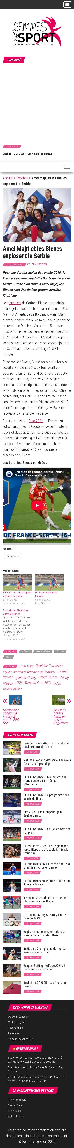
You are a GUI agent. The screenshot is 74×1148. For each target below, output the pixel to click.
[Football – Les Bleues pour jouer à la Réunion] (19, 625)
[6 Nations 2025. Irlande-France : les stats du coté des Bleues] (12, 902)
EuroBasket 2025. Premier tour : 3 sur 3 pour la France (46, 882)
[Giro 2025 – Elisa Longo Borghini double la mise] (12, 816)
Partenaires (13, 1033)
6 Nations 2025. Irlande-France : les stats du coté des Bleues (45, 899)
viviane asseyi (12, 688)
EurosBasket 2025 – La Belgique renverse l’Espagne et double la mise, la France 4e (46, 849)
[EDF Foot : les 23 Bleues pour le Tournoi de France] (17, 582)
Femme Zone (14, 1110)
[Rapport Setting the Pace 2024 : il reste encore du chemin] (12, 970)
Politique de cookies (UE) (20, 1039)
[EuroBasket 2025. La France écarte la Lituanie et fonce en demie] (12, 868)
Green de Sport (27, 1048)
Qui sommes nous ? (18, 1016)
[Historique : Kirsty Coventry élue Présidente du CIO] (12, 919)
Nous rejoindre (15, 1027)
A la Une (25, 651)
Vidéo (8, 657)
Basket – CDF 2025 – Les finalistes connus (27, 153)
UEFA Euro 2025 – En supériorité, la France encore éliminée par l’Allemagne (44, 780)
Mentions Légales (17, 1022)
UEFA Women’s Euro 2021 (33, 683)
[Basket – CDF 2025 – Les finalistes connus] (12, 987)
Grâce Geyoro (47, 677)
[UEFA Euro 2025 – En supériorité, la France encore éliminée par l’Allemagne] (12, 782)
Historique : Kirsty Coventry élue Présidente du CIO (46, 916)
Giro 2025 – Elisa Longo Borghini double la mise (42, 813)
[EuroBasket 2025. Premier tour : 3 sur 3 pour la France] (12, 885)
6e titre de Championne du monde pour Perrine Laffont (44, 950)
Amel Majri (25, 666)
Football (22, 178)
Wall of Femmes (16, 1116)
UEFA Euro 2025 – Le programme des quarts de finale (46, 796)
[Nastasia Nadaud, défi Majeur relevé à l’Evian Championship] (12, 765)
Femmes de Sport (17, 1099)
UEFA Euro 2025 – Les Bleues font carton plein (47, 830)
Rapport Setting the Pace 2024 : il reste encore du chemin (44, 967)
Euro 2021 (36, 421)
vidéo (57, 683)
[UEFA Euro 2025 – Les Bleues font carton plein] (12, 833)
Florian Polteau (38, 264)
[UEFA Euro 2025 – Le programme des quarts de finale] (12, 799)
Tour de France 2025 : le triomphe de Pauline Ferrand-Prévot (46, 745)
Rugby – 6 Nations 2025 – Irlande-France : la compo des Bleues (44, 933)
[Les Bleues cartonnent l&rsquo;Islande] (49, 582)
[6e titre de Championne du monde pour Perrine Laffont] (12, 953)
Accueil (8, 178)
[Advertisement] (37, 103)
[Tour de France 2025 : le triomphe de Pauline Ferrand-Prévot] (12, 748)
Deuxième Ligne (43, 651)
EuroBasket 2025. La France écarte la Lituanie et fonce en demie (46, 865)
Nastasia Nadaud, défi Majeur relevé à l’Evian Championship (47, 762)
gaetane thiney (25, 678)
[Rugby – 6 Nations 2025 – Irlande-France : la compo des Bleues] (12, 936)
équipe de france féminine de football (29, 672)
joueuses (14, 303)
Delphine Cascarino (49, 665)
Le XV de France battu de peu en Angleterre (61, 716)
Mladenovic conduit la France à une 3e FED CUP (11, 716)
